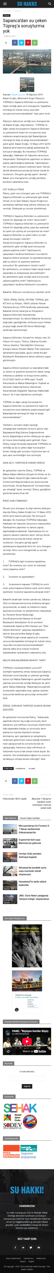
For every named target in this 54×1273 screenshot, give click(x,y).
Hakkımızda (41, 1258)
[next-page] (9, 910)
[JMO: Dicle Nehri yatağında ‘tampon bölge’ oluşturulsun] (10, 899)
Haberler (17, 11)
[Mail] (23, 1248)
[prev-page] (4, 910)
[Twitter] (21, 43)
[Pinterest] (28, 43)
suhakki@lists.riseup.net (30, 1225)
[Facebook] (15, 43)
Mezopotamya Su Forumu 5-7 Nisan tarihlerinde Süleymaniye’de (34, 829)
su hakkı (32, 768)
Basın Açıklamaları (13, 1258)
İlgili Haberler (10, 818)
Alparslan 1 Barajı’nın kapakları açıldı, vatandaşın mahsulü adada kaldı (41, 803)
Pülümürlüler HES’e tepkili (14, 798)
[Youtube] (39, 1248)
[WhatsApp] (35, 43)
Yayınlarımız (28, 1258)
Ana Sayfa (7, 11)
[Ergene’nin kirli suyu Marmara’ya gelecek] (10, 843)
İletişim (23, 1261)
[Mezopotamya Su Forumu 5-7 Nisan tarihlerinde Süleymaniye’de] (10, 829)
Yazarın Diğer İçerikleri (30, 818)
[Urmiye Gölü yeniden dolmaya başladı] (10, 857)
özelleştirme (20, 768)
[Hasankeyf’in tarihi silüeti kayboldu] (10, 885)
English (31, 1261)
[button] (5, 4)
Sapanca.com (18, 94)
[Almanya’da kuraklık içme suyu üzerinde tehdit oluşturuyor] (10, 871)
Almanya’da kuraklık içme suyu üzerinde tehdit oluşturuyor (32, 871)
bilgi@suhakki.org (24, 1221)
